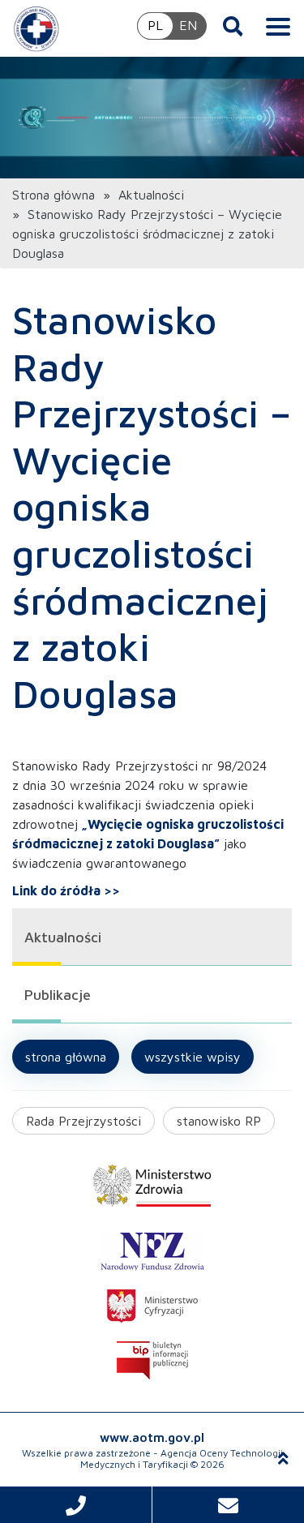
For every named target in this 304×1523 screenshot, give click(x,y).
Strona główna (53, 194)
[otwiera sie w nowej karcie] (152, 1185)
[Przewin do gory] (283, 1459)
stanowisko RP (219, 1120)
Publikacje (57, 994)
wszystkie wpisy (192, 1056)
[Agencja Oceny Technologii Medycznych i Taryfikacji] (36, 28)
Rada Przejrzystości (83, 1120)
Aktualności (151, 194)
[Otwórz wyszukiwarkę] (233, 26)
